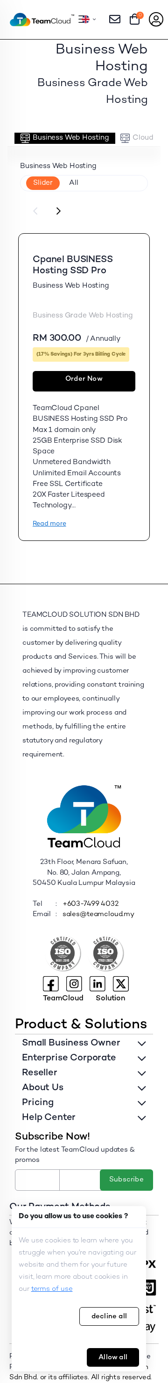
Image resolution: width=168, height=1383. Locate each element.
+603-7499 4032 (91, 904)
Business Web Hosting (71, 138)
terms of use (52, 1289)
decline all (109, 1316)
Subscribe (126, 1179)
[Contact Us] (114, 20)
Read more (49, 523)
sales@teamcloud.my (98, 914)
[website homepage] (42, 19)
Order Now (84, 379)
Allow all (112, 1357)
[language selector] (89, 19)
